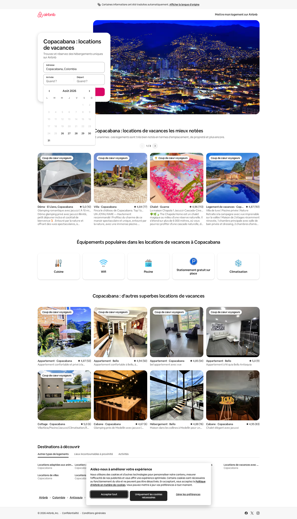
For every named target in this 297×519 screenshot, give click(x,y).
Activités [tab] (123, 454)
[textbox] (58, 81)
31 (49, 140)
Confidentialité (70, 513)
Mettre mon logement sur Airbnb (236, 14)
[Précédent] (142, 146)
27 (69, 133)
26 (62, 133)
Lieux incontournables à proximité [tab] (93, 454)
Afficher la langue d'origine (184, 4)
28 (76, 133)
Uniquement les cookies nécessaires (148, 496)
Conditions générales (94, 513)
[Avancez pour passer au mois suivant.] (89, 91)
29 (82, 133)
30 (89, 133)
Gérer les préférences (188, 494)
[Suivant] (155, 146)
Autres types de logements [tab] (53, 454)
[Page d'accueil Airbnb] (46, 14)
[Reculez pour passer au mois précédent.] (49, 91)
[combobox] (74, 69)
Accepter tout (109, 494)
